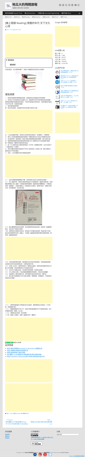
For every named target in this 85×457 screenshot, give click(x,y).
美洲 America (36, 17)
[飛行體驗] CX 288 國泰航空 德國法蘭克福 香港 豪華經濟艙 (24, 354)
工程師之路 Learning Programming (48, 13)
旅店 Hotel (8, 17)
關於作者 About (66, 13)
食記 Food (55, 17)
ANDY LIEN (18, 29)
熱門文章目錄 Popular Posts (13, 13)
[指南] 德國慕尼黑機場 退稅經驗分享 (17, 350)
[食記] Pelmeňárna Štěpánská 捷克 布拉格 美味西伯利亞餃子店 (26, 356)
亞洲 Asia (17, 17)
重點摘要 (13, 64)
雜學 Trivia (64, 17)
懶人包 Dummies (30, 13)
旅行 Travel (10, 413)
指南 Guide (46, 17)
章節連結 (11, 60)
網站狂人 (7, 436)
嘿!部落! (7, 438)
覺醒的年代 (26, 413)
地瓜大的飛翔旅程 (24, 4)
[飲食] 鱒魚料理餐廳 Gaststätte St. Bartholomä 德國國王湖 (24, 348)
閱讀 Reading (17, 413)
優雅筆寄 (7, 434)
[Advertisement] (28, 45)
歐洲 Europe (26, 17)
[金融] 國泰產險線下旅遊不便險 (16, 352)
